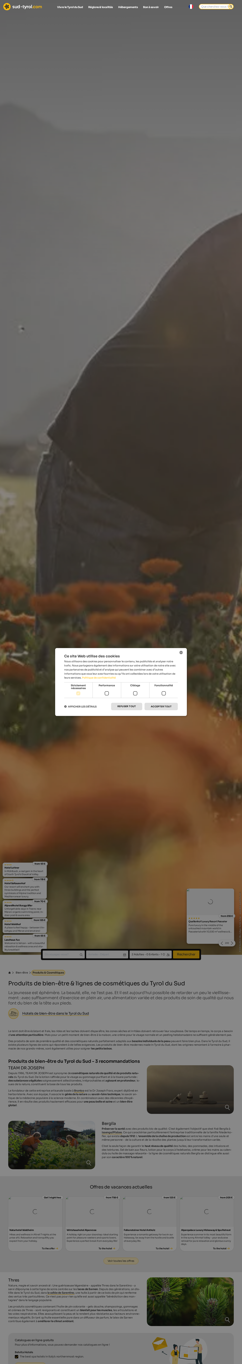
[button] (80, 706)
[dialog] (121, 682)
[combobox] (181, 652)
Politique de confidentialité (99, 677)
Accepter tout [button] (161, 706)
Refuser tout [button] (126, 706)
